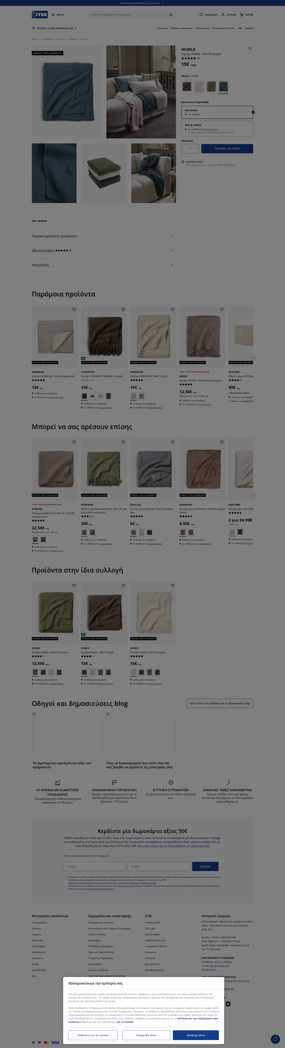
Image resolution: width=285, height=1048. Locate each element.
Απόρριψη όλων (146, 1035)
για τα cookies (125, 1021)
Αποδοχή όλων (196, 1035)
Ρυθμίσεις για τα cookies (93, 1035)
